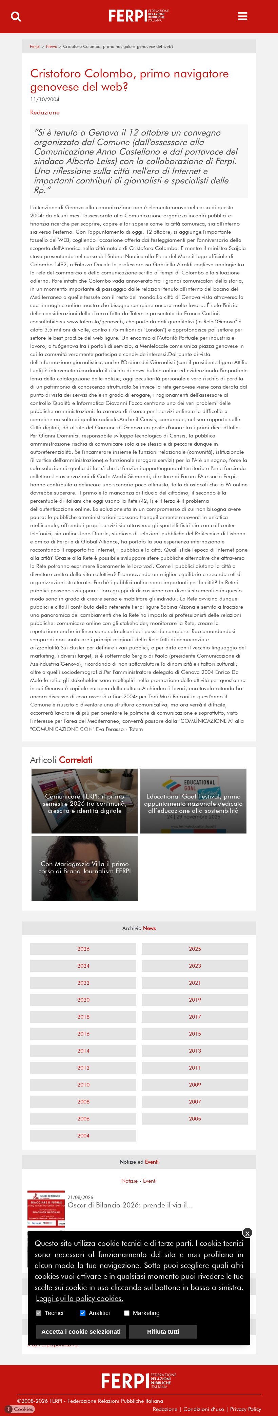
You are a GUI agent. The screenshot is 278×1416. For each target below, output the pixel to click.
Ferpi (35, 46)
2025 (195, 949)
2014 (83, 1050)
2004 (83, 1135)
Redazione (165, 1409)
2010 (83, 1084)
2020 (83, 1000)
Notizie (129, 1181)
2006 (83, 1118)
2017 (195, 1017)
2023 (195, 966)
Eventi (150, 1181)
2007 (195, 1101)
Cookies (20, 1409)
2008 (83, 1101)
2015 (195, 1033)
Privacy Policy (245, 1409)
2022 (83, 983)
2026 (83, 949)
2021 (195, 983)
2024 (83, 966)
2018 (83, 1017)
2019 (195, 1000)
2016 (83, 1033)
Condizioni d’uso (203, 1409)
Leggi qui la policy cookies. (79, 1298)
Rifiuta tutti (163, 1331)
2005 (195, 1118)
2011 (195, 1067)
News (51, 46)
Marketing (146, 1313)
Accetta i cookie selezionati (81, 1331)
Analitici (99, 1313)
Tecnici (54, 1313)
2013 (195, 1050)
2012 (83, 1067)
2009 (195, 1084)
